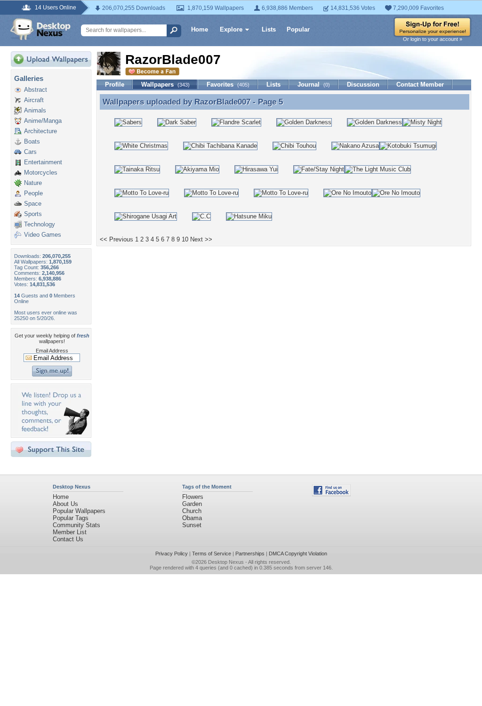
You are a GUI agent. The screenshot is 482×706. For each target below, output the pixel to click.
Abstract (35, 89)
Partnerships (250, 553)
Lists (269, 29)
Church (191, 510)
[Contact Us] (53, 432)
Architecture (40, 131)
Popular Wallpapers (79, 510)
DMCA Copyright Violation (298, 553)
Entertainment (43, 162)
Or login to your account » (432, 39)
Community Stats (76, 525)
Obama (192, 517)
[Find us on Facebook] (331, 493)
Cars (30, 151)
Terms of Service (211, 553)
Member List (70, 532)
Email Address (52, 350)
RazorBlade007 (222, 101)
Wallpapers (165, 84)
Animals (35, 110)
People (33, 193)
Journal (313, 84)
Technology (39, 224)
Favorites (228, 84)
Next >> (201, 239)
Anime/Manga (43, 120)
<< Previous (116, 239)
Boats (32, 141)
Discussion (363, 84)
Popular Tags (70, 517)
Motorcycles (40, 172)
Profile (114, 84)
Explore (231, 29)
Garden (192, 503)
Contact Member (420, 84)
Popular (298, 29)
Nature (33, 182)
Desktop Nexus (226, 562)
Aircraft (34, 100)
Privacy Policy (171, 553)
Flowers (192, 496)
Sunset (191, 525)
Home (199, 29)
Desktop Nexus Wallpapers (40, 29)
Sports (33, 213)
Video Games (42, 234)
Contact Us (68, 539)
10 (185, 239)
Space (32, 203)
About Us (65, 503)
